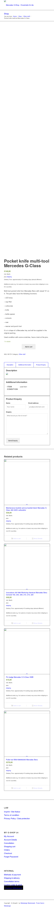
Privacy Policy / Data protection (17, 818)
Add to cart (28, 347)
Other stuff (22, 354)
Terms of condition (11, 815)
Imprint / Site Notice (12, 811)
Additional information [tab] (24, 365)
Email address (33, 403)
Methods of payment (12, 874)
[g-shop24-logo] (22, 5)
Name (8, 403)
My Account (9, 836)
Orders (7, 849)
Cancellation (9, 843)
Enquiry (9, 412)
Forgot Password (11, 856)
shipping (9, 277)
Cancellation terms (11, 881)
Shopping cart (9, 846)
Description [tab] (10, 365)
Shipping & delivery (12, 878)
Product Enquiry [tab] (41, 365)
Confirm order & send (13, 884)
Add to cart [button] (17, 538)
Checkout (8, 853)
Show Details (37, 538)
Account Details (10, 839)
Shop (6, 13)
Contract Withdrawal (13, 888)
